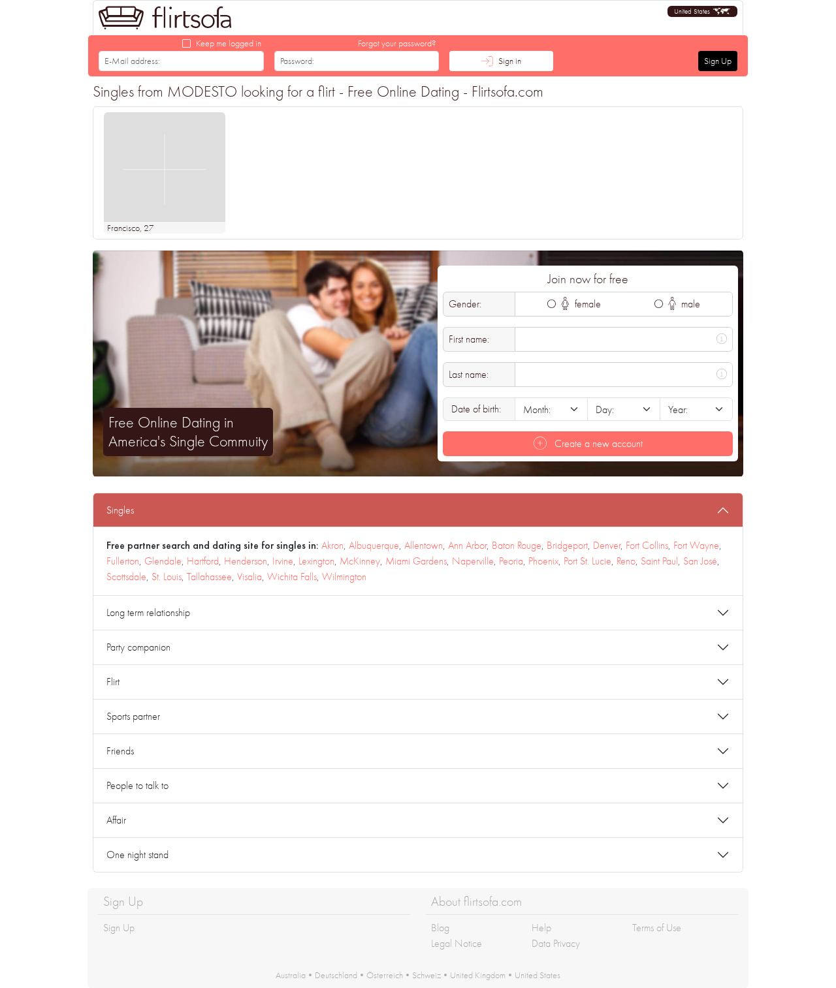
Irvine (282, 561)
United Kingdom (478, 975)
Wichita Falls (292, 576)
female (586, 304)
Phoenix (543, 561)
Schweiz (426, 975)
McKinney (360, 561)
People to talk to (137, 785)
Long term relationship (148, 612)
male (689, 304)
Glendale (163, 561)
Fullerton (122, 561)
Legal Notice (456, 943)
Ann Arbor (467, 545)
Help (541, 927)
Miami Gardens (416, 561)
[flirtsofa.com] (165, 17)
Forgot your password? (397, 43)
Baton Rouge (516, 545)
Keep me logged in (228, 43)
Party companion (138, 647)
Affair (116, 820)
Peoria (511, 561)
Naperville (473, 561)
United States (537, 975)
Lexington (316, 561)
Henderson (245, 561)
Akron (332, 545)
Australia (291, 975)
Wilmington (344, 576)
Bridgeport (567, 545)
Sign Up (718, 61)
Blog (440, 927)
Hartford (203, 561)
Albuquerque (374, 545)
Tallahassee (209, 576)
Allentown (423, 545)
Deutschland (336, 975)
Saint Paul (659, 561)
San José (700, 561)
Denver (606, 545)
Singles (120, 510)
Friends (120, 751)
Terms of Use (656, 927)
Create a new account (597, 443)
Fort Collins (647, 545)
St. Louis (167, 576)
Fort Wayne (696, 545)
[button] (702, 11)
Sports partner (133, 716)
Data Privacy (556, 943)
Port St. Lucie (587, 561)
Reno (626, 561)
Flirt (113, 681)
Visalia (249, 576)
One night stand (137, 854)
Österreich (384, 975)
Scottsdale (126, 576)
